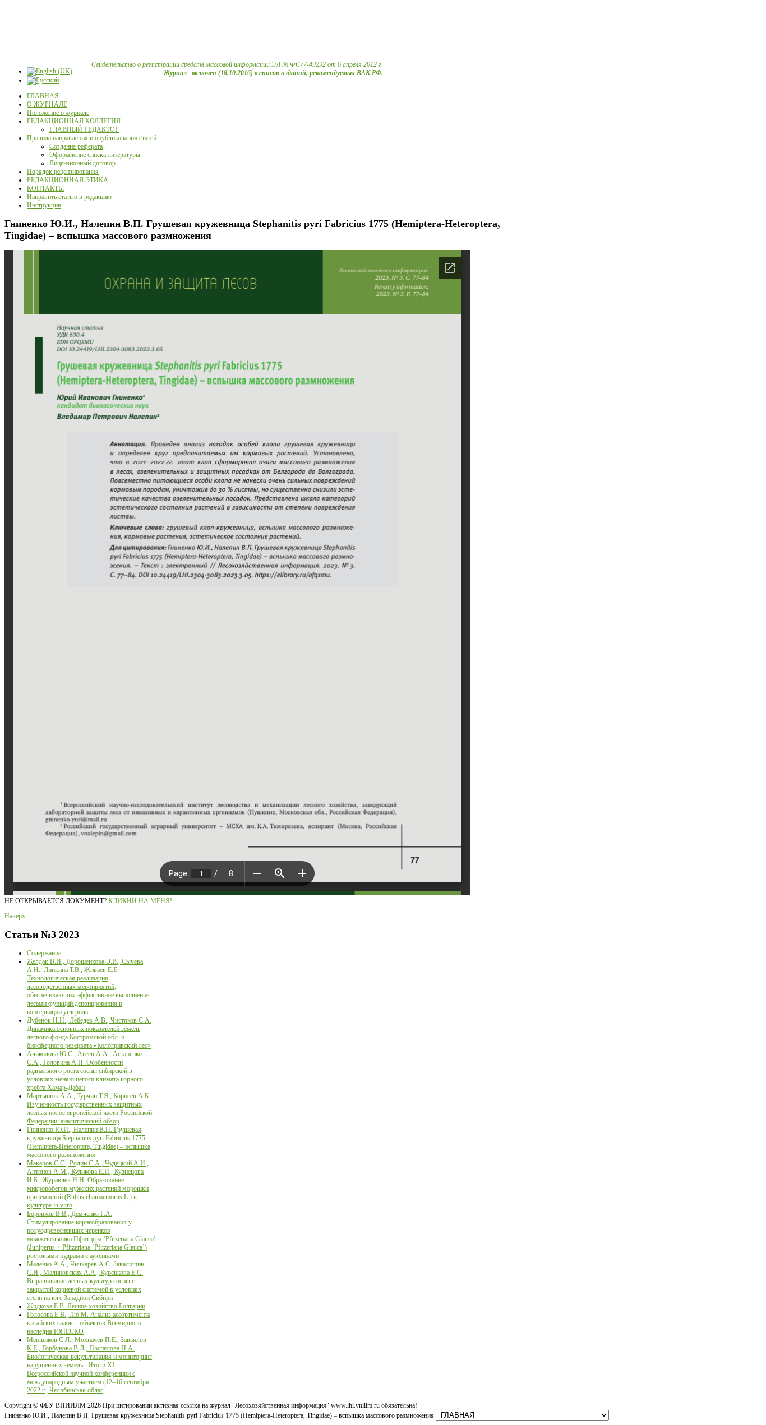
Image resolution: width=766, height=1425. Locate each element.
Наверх (14, 916)
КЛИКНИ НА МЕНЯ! (140, 901)
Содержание (44, 953)
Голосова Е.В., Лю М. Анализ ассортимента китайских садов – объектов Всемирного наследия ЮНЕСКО (88, 1323)
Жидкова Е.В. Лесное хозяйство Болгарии (86, 1306)
